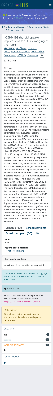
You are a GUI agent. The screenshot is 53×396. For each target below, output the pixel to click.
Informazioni (12, 288)
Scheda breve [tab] (14, 227)
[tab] (37, 233)
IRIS (3, 27)
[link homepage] (16, 5)
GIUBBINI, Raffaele (15, 48)
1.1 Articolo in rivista (14, 30)
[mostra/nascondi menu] (50, 4)
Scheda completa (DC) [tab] (19, 233)
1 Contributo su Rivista (38, 27)
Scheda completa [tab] (36, 227)
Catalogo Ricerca (16, 27)
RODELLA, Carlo (20, 51)
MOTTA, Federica (27, 55)
